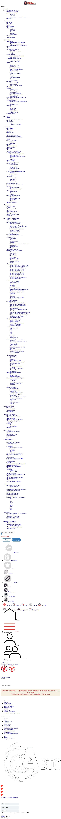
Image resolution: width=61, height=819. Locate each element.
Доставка (10, 664)
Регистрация (16, 540)
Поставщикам (7, 703)
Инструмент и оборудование (11, 728)
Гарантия (6, 702)
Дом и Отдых (7, 732)
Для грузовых (24, 610)
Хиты (26, 605)
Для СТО (43, 605)
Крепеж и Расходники (9, 730)
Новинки (18, 605)
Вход (6, 540)
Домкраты (6, 737)
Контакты (15, 664)
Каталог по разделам (9, 706)
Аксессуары (7, 725)
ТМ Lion (35, 605)
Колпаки (6, 718)
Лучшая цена (7, 710)
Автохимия (6, 722)
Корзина (3, 816)
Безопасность (7, 726)
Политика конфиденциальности (12, 713)
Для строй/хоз (35, 610)
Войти (2, 815)
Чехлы (5, 720)
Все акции (9, 605)
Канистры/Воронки (9, 729)
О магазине (6, 700)
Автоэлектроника (8, 734)
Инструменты (5, 803)
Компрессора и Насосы (9, 738)
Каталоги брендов (8, 704)
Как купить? (4, 664)
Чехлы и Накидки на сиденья (11, 733)
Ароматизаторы (8, 721)
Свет (5, 736)
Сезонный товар (8, 707)
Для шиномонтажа (11, 610)
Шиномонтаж (7, 724)
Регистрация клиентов (9, 711)
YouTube (4, 810)
